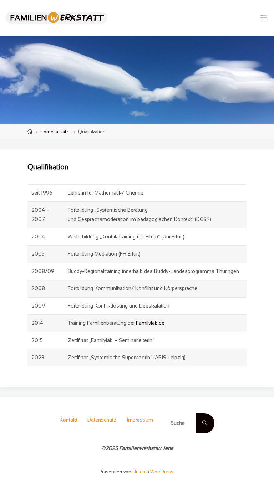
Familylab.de (150, 323)
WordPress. (162, 471)
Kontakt (68, 420)
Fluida (138, 471)
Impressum (140, 420)
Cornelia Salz (54, 131)
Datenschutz (101, 420)
